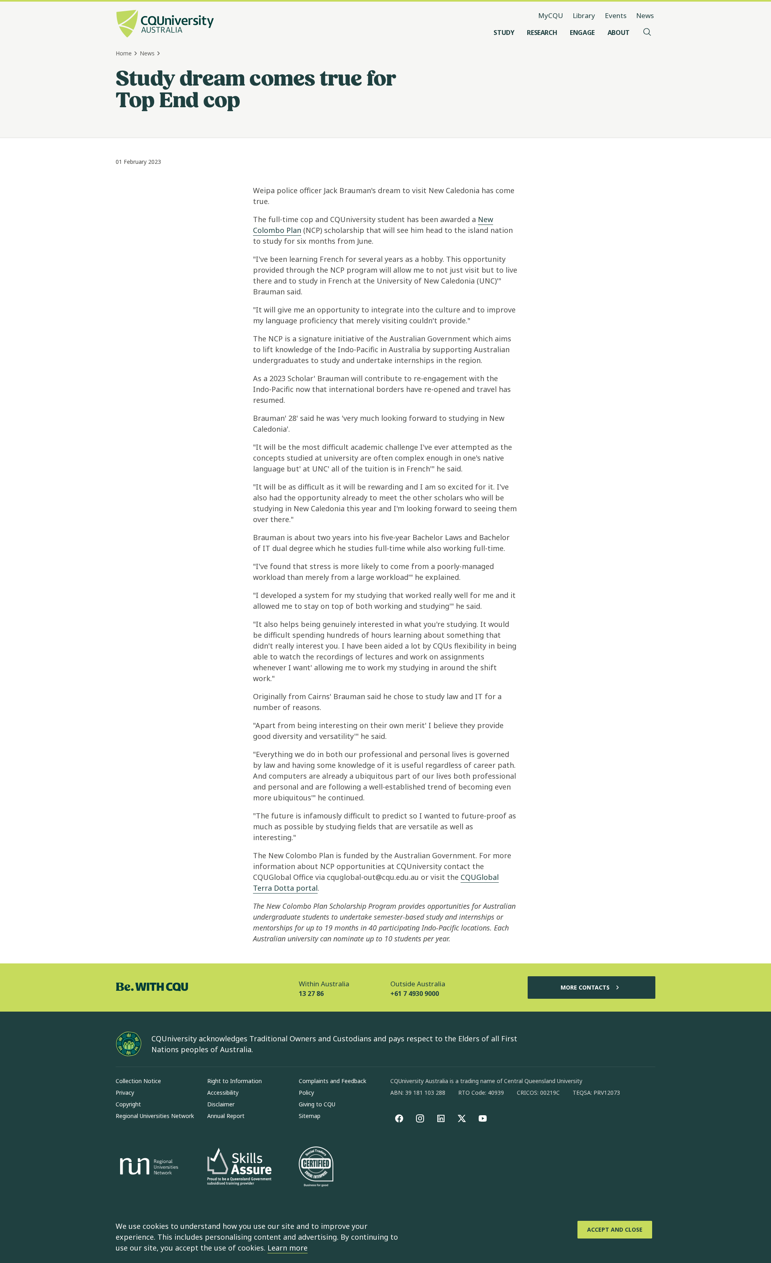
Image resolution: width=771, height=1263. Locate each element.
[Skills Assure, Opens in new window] (239, 1168)
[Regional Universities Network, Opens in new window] (148, 1167)
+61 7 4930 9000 (414, 993)
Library (584, 15)
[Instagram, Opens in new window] (420, 1118)
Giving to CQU (317, 1104)
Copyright (128, 1104)
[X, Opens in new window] (462, 1118)
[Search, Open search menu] (647, 32)
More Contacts (585, 987)
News (645, 15)
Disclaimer (221, 1104)
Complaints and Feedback (332, 1081)
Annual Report (226, 1116)
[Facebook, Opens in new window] (399, 1118)
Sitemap (309, 1116)
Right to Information (234, 1081)
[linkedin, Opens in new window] (441, 1118)
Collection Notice (138, 1081)
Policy (306, 1092)
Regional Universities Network (155, 1116)
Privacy (125, 1092)
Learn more (287, 1248)
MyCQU (550, 15)
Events (615, 15)
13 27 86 (311, 993)
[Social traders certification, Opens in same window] (316, 1167)
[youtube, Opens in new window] (483, 1118)
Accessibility (223, 1092)
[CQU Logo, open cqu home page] (165, 24)
